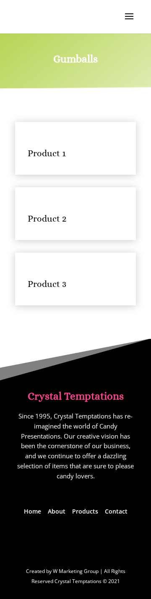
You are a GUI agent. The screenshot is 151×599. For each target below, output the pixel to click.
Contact (116, 511)
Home (32, 511)
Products (85, 511)
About (56, 511)
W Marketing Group (76, 571)
